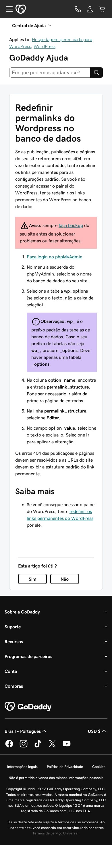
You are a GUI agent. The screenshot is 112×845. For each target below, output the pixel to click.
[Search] (96, 72)
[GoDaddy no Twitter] (52, 746)
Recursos (14, 641)
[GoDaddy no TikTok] (38, 746)
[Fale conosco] (77, 9)
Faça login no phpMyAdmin (54, 256)
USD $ (94, 731)
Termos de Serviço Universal (55, 833)
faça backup (71, 225)
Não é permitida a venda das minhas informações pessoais (56, 778)
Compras (14, 686)
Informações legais (22, 766)
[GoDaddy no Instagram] (23, 746)
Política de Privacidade (65, 766)
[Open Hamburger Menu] (7, 9)
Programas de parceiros (28, 656)
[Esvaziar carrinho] (102, 9)
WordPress (44, 46)
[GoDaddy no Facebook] (9, 746)
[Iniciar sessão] (89, 9)
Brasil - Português (23, 731)
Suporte (13, 626)
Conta (11, 671)
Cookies (98, 766)
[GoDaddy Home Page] (28, 706)
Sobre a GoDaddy (22, 611)
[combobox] (50, 72)
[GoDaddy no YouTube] (66, 746)
